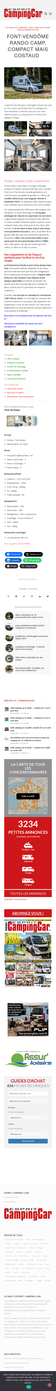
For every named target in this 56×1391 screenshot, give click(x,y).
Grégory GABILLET (29, 579)
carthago (39, 1248)
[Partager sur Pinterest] (32, 596)
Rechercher (28, 1141)
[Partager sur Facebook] (8, 596)
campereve (44, 1243)
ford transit (36, 1256)
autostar (8, 1243)
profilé (7, 1272)
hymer (21, 1264)
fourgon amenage (11, 1260)
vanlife (20, 1280)
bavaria (26, 1243)
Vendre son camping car (14, 1367)
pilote (40, 1268)
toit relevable (33, 1276)
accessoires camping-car (14, 1239)
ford (16, 1256)
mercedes (15, 1268)
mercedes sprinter (28, 1268)
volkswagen (29, 1280)
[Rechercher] (44, 13)
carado (30, 1248)
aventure (17, 1243)
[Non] (52, 1381)
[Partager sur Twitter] (16, 596)
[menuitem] (44, 13)
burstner (34, 1243)
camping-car (21, 1248)
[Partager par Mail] (48, 596)
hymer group (31, 1264)
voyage (38, 1280)
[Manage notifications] (49, 1385)
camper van (9, 1248)
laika (7, 1268)
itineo (41, 1264)
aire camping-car (38, 1239)
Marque (11, 1107)
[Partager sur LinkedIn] (40, 596)
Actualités (12, 28)
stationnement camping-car (15, 1276)
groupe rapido (42, 1260)
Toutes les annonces (28, 893)
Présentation (31, 30)
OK (28, 1387)
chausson (19, 1252)
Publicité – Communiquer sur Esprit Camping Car (24, 1358)
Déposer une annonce (15, 899)
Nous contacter (10, 1201)
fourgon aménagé (27, 1260)
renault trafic (24, 1272)
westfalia (47, 1280)
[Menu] (50, 13)
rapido (15, 1272)
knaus (47, 1264)
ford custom (24, 1256)
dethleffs (28, 1252)
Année (11, 1124)
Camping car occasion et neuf (16, 1363)
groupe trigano (10, 1264)
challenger (9, 1252)
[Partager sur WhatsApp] (24, 596)
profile (46, 1268)
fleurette (8, 1256)
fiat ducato (38, 1252)
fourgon (45, 1256)
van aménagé (10, 1280)
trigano (43, 1276)
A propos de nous (11, 1197)
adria (28, 1239)
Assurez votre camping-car (28, 1051)
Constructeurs (41, 28)
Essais (20, 30)
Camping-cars (25, 28)
